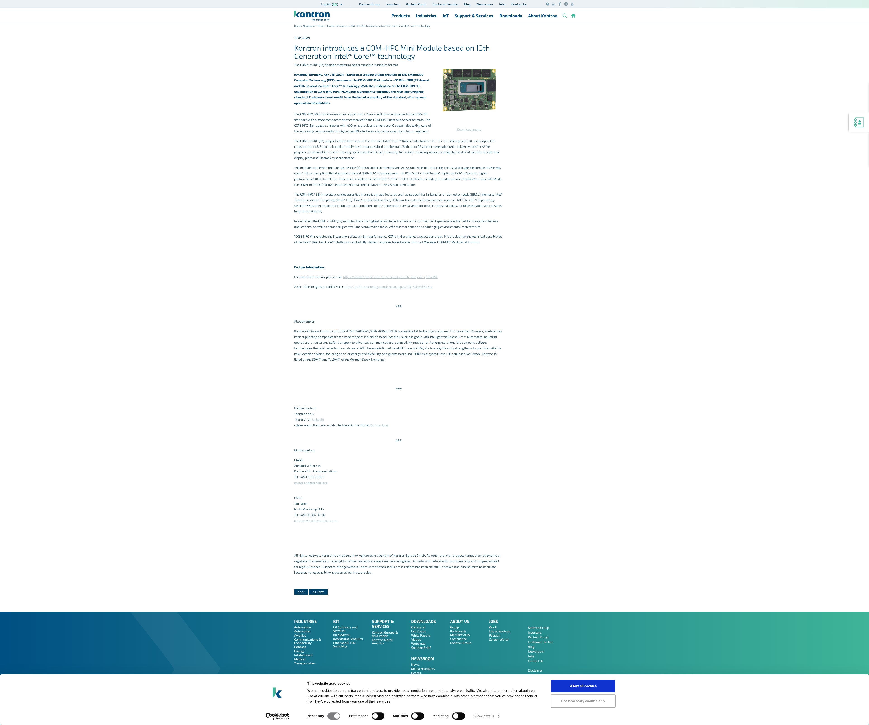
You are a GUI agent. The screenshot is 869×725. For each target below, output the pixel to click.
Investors (393, 4)
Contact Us (519, 4)
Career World (499, 639)
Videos (416, 639)
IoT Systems (341, 635)
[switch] (378, 716)
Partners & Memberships (460, 633)
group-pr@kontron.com (311, 482)
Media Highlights (423, 668)
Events (416, 673)
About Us (459, 621)
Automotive (302, 631)
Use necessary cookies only (583, 701)
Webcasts (418, 643)
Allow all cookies (583, 686)
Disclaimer (535, 670)
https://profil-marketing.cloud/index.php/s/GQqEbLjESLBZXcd (388, 287)
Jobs (502, 4)
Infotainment (303, 655)
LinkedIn (318, 419)
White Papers (420, 635)
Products (401, 15)
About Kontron (542, 15)
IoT (446, 15)
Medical (300, 659)
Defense (300, 647)
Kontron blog (379, 425)
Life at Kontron (499, 631)
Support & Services (474, 15)
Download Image (469, 129)
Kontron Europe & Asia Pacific (385, 634)
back (301, 592)
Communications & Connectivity (307, 641)
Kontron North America (382, 641)
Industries (426, 15)
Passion (494, 635)
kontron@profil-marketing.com (316, 520)
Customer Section (445, 4)
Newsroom (485, 4)
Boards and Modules (348, 639)
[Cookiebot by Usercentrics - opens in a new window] (277, 716)
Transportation (305, 663)
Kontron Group (369, 4)
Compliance (458, 639)
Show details (483, 716)
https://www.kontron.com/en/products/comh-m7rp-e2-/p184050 (390, 277)
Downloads (510, 15)
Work (493, 627)
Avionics (300, 635)
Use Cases (418, 631)
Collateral (418, 627)
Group (454, 627)
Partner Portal (416, 4)
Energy (299, 651)
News (321, 25)
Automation (302, 627)
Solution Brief (421, 647)
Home (297, 25)
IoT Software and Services (345, 628)
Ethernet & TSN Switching (344, 644)
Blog (467, 4)
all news (318, 592)
